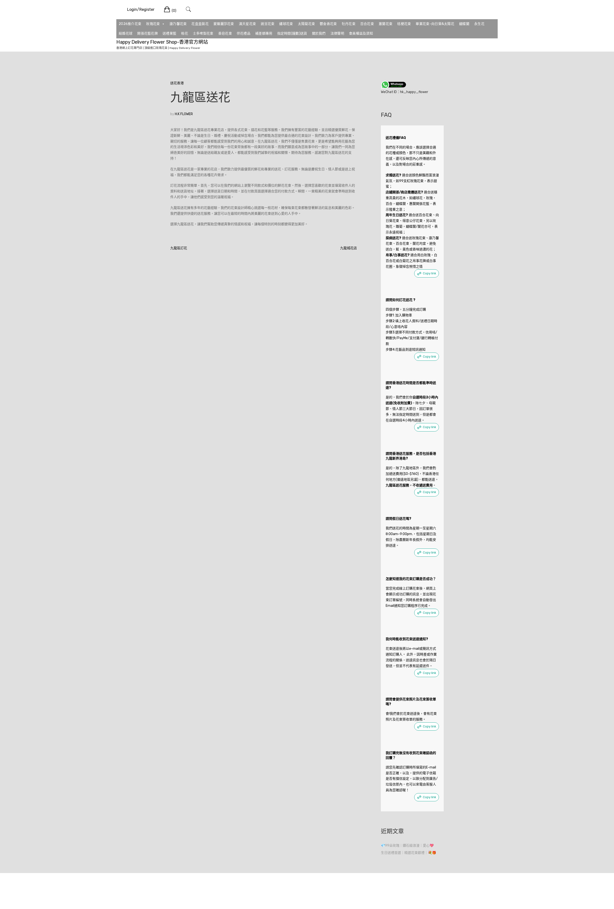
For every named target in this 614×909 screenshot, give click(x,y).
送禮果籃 (169, 33)
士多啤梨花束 (203, 33)
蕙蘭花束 (385, 24)
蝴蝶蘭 (464, 24)
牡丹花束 (348, 24)
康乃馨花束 (178, 24)
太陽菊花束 (306, 24)
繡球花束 (286, 24)
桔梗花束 (404, 24)
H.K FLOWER (184, 114)
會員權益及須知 (361, 33)
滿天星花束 (247, 24)
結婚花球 (125, 33)
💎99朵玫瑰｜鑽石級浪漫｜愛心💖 (407, 846)
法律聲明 (337, 33)
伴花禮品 (243, 33)
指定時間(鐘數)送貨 (292, 33)
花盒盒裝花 (200, 24)
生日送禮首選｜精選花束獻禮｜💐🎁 (408, 853)
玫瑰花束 (153, 24)
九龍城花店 (348, 248)
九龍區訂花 (178, 248)
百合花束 (367, 24)
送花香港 (177, 83)
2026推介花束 (130, 24)
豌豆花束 (267, 24)
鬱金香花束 (328, 24)
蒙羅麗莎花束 (223, 24)
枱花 (184, 33)
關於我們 (319, 33)
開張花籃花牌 (147, 33)
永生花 (479, 24)
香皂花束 (225, 33)
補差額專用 (263, 33)
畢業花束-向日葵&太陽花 (435, 24)
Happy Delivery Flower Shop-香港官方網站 (162, 42)
